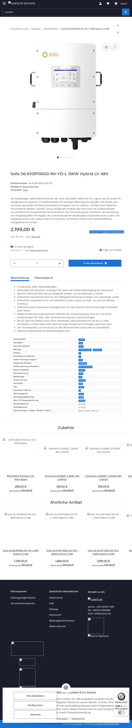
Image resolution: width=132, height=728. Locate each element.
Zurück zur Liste (20, 28)
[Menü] (127, 693)
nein (80, 360)
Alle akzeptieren (35, 695)
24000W (82, 401)
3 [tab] (64, 157)
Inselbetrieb (97, 350)
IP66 (80, 384)
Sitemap (53, 609)
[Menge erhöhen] (59, 263)
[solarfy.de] (95, 599)
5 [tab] (71, 157)
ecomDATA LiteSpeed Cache (106, 724)
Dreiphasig (82, 363)
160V (81, 373)
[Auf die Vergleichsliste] (106, 47)
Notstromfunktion (85, 350)
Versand (35, 236)
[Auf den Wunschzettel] (114, 47)
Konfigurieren (35, 705)
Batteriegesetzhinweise (61, 620)
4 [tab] (68, 157)
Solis (80, 343)
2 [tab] (61, 157)
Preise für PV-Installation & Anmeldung (106, 232)
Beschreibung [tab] (20, 277)
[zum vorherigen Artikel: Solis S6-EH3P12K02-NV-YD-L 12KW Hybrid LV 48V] (118, 25)
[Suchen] (125, 12)
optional (82, 370)
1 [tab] (58, 157)
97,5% (81, 394)
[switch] (121, 712)
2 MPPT (81, 339)
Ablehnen (35, 714)
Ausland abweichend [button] (38, 250)
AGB (51, 603)
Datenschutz (78, 718)
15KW (81, 397)
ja (79, 353)
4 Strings (82, 380)
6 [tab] (74, 157)
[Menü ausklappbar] (4, 2)
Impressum (62, 718)
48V (80, 377)
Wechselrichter (31, 186)
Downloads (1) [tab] (43, 277)
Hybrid (81, 387)
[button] (100, 3)
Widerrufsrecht (57, 626)
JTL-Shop (78, 724)
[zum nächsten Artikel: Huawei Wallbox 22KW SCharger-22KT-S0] (118, 32)
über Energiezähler (85, 367)
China (81, 346)
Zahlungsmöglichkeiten (23, 597)
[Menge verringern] (14, 263)
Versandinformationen (23, 603)
